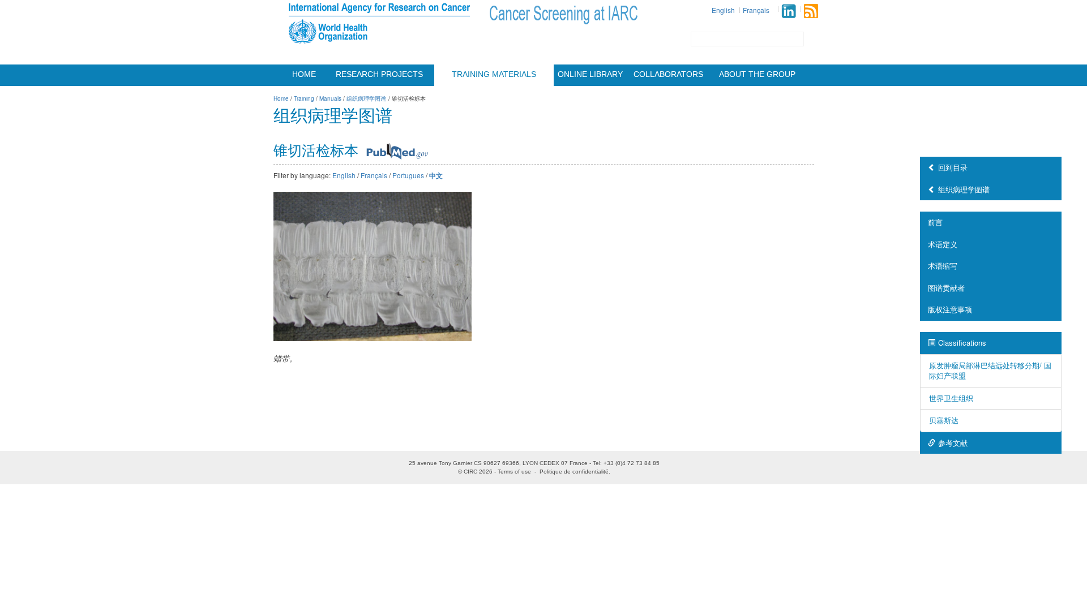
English (723, 10)
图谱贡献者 (946, 287)
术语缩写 (942, 265)
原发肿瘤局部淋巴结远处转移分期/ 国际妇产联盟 (990, 370)
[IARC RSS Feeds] (811, 11)
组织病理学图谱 (964, 189)
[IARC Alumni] (788, 11)
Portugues (408, 175)
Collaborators (668, 74)
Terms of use (514, 471)
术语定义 (942, 244)
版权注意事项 (950, 309)
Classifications (962, 342)
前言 (935, 222)
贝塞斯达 (943, 420)
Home (304, 74)
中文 (436, 175)
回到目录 (953, 167)
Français (756, 10)
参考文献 (953, 442)
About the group (757, 74)
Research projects (379, 74)
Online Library (590, 74)
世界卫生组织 (951, 398)
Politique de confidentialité (574, 471)
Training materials (494, 74)
